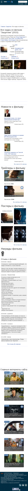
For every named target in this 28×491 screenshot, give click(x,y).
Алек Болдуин (12, 40)
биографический (19, 48)
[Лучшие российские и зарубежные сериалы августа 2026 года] (14, 445)
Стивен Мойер (4, 40)
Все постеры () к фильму (20, 244)
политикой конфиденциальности (8, 478)
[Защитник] (4, 49)
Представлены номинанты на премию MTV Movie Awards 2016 (14, 136)
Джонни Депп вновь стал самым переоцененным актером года (12, 118)
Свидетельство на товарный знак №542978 (10, 482)
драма (16, 49)
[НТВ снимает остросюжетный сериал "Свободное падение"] (14, 394)
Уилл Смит (11, 38)
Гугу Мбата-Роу (19, 38)
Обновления (16, 473)
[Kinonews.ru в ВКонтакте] (23, 485)
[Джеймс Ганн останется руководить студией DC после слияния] (14, 411)
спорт (20, 49)
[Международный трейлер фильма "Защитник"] (14, 176)
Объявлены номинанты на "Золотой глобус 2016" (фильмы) (13, 153)
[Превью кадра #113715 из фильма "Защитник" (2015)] (20, 65)
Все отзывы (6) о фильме (14, 344)
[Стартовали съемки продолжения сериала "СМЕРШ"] (14, 427)
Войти (26, 3)
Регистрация (21, 3)
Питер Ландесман (20, 37)
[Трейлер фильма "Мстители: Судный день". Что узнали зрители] (14, 461)
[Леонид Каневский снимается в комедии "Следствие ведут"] (14, 378)
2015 (16, 45)
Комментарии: (5, 58)
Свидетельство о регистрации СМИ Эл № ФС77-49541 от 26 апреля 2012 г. (14, 481)
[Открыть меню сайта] (1, 2)
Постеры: (4, 56)
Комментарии (18, 124)
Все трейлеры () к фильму (20, 202)
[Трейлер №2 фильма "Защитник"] (14, 191)
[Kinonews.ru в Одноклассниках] (26, 485)
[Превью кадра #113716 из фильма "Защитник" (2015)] (6, 65)
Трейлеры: (14, 56)
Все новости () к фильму (20, 164)
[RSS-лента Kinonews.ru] (20, 485)
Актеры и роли (15, 58)
